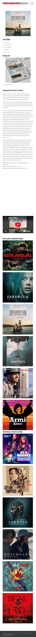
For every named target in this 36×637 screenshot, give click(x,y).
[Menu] (31, 3)
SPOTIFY (6, 49)
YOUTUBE (7, 52)
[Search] (27, 3)
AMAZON (6, 42)
